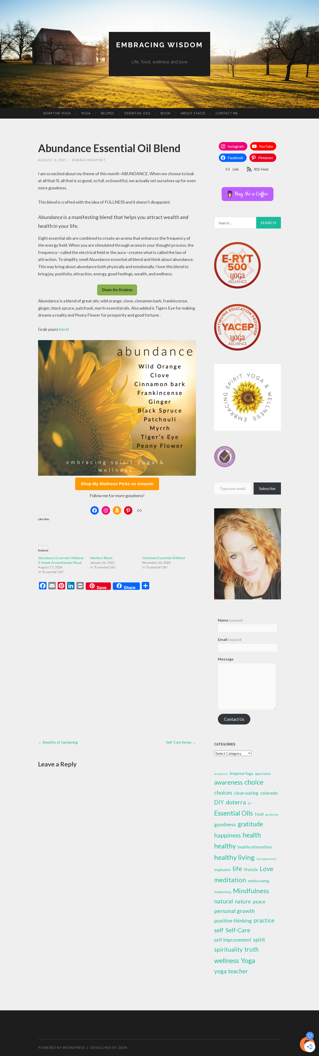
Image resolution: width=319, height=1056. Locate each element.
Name (230, 620)
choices (223, 792)
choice (254, 782)
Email (230, 639)
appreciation (263, 774)
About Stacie (193, 113)
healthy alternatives (255, 847)
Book (165, 113)
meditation (230, 880)
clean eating (246, 793)
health (252, 835)
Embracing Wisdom (159, 45)
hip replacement (266, 858)
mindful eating (258, 881)
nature (243, 901)
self (218, 929)
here (63, 329)
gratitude (250, 824)
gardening (271, 814)
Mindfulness (251, 891)
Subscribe (267, 488)
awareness (228, 782)
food (259, 814)
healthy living (234, 857)
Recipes (107, 113)
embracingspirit (89, 160)
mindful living (222, 892)
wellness (226, 960)
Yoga (86, 113)
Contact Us (234, 719)
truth (252, 949)
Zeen (122, 1047)
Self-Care (237, 929)
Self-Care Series (181, 742)
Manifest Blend (101, 558)
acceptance (221, 773)
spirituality (228, 949)
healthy (225, 846)
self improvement (232, 940)
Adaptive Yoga (57, 113)
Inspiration (222, 870)
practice (264, 920)
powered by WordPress (61, 1047)
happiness (227, 835)
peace (259, 901)
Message (226, 659)
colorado (269, 793)
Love (266, 868)
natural (223, 901)
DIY (219, 802)
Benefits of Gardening (58, 742)
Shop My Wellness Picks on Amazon (117, 484)
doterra (236, 802)
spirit (259, 939)
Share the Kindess (117, 290)
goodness (225, 824)
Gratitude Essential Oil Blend (163, 558)
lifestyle (251, 869)
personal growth (234, 910)
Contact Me (227, 113)
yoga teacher (231, 970)
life (237, 868)
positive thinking (233, 920)
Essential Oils (137, 113)
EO (249, 803)
